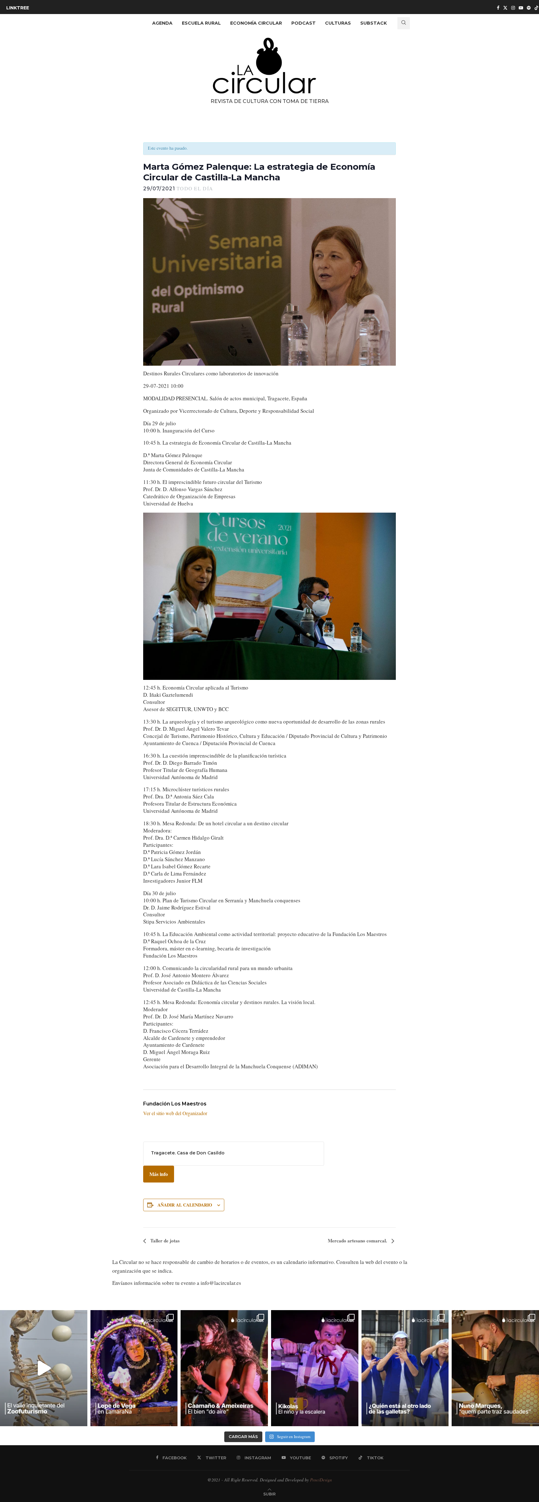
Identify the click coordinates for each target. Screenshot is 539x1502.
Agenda (162, 23)
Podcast (303, 23)
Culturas (338, 23)
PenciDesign (321, 1480)
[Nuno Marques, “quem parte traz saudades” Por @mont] (495, 1368)
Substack (373, 23)
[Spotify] (529, 7)
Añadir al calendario (185, 1205)
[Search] (403, 23)
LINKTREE (17, 8)
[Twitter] (505, 7)
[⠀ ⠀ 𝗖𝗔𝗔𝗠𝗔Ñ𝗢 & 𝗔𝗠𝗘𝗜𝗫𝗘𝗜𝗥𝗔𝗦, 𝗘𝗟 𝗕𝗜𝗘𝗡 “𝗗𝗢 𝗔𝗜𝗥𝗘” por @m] (224, 1368)
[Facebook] (498, 7)
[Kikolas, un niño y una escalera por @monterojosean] (314, 1368)
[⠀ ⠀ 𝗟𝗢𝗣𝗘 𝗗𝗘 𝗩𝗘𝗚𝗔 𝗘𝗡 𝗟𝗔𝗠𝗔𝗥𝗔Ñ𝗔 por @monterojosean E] (134, 1368)
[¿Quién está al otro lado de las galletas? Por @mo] (405, 1368)
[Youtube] (520, 7)
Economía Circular (256, 23)
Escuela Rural (201, 23)
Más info (158, 1174)
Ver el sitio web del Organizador (175, 1113)
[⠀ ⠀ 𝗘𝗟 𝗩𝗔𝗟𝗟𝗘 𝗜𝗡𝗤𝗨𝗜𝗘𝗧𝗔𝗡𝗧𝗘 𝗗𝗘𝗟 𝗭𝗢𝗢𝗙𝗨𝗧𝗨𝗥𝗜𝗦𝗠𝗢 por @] (43, 1368)
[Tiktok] (536, 7)
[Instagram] (513, 7)
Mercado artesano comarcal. (358, 1240)
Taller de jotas (164, 1240)
